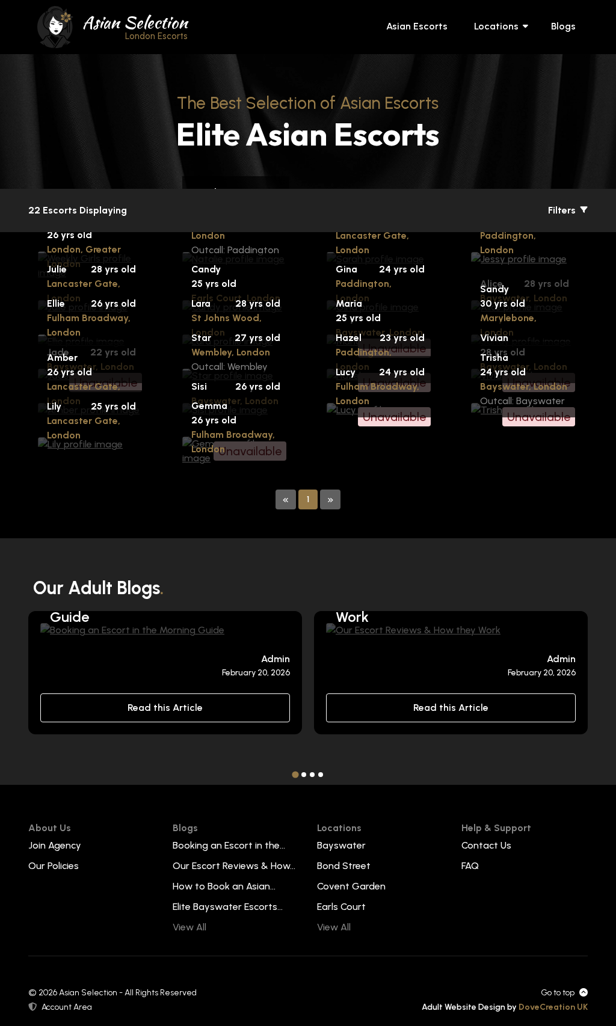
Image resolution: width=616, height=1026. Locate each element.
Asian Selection (135, 25)
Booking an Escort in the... (229, 845)
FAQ (470, 865)
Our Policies (53, 865)
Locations (496, 26)
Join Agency (54, 845)
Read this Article (165, 707)
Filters (563, 210)
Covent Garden (351, 886)
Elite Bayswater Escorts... (228, 906)
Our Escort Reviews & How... (234, 865)
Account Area (67, 1007)
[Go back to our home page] (55, 26)
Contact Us (486, 845)
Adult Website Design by (505, 1007)
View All (189, 927)
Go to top (557, 993)
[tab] (295, 774)
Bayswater (341, 845)
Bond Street (344, 865)
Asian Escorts (417, 26)
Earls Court (341, 906)
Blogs (563, 26)
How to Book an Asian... (224, 886)
